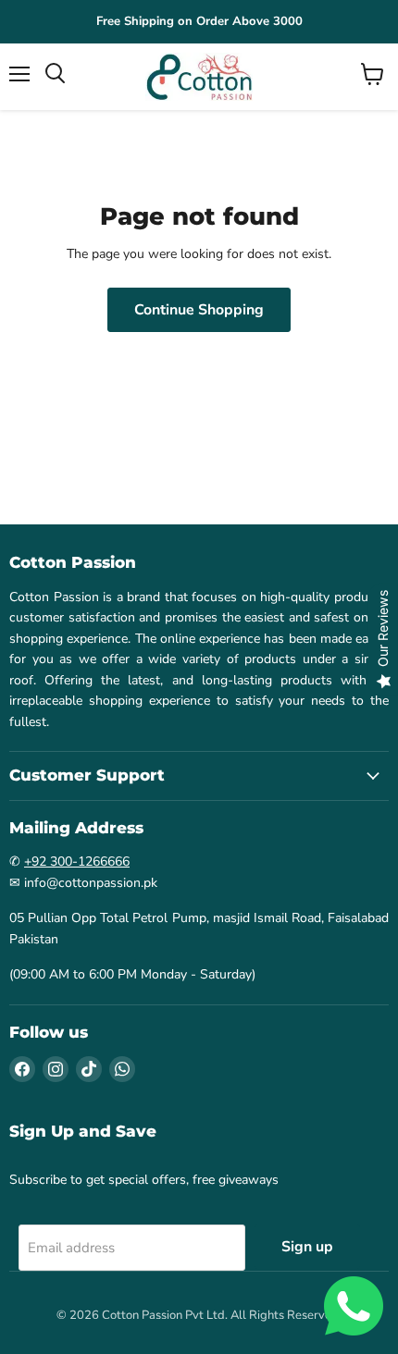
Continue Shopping (199, 310)
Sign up (307, 1247)
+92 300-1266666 (77, 861)
